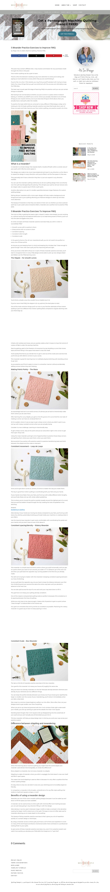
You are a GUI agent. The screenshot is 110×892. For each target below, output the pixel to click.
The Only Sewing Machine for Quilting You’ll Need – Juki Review (92, 164)
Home (57, 5)
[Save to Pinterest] (54, 55)
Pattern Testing (17, 873)
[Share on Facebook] (19, 55)
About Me (65, 5)
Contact (82, 5)
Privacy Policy (16, 860)
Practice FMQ (41, 51)
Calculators (77, 12)
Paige (14, 51)
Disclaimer (15, 865)
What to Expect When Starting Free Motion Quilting (93, 175)
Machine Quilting (34, 12)
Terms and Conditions (19, 862)
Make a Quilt (66, 12)
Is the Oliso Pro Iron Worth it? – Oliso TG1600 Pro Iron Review (92, 150)
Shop (75, 5)
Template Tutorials (51, 12)
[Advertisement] (39, 63)
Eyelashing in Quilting (18, 509)
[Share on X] (36, 55)
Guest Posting (16, 870)
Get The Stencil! (67, 34)
